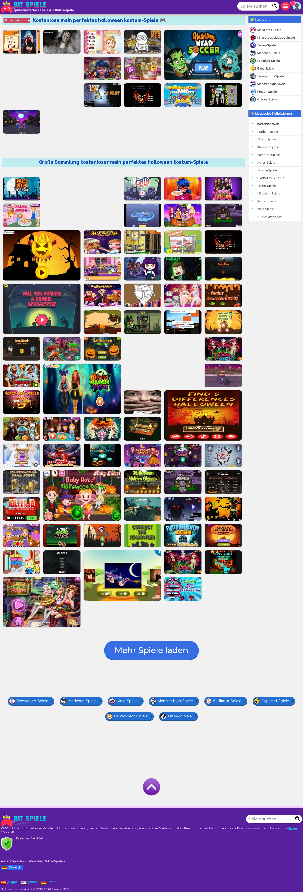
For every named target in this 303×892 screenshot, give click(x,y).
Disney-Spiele (180, 716)
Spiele (292, 828)
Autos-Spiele (266, 162)
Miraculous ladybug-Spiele (276, 37)
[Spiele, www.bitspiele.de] (24, 7)
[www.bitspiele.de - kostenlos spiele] (24, 821)
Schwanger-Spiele (32, 701)
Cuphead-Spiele (275, 701)
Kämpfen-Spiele (268, 155)
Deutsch (15, 867)
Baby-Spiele (265, 68)
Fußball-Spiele (267, 131)
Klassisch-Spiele (268, 147)
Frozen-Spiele (267, 91)
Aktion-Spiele (266, 139)
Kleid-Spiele (265, 209)
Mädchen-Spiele (268, 53)
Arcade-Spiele (267, 170)
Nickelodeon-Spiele (131, 716)
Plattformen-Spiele (270, 178)
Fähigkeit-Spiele (268, 60)
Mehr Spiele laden (151, 650)
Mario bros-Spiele (269, 30)
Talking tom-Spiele (270, 76)
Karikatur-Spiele (227, 701)
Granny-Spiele (267, 99)
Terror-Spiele (266, 45)
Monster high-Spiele (271, 84)
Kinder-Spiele (266, 201)
